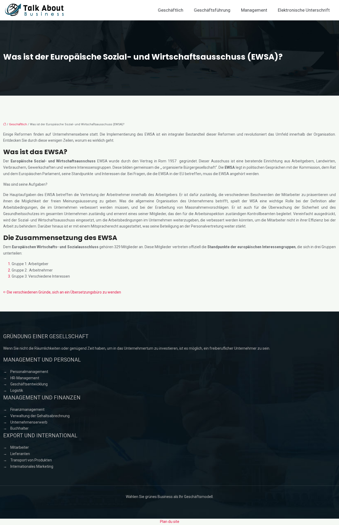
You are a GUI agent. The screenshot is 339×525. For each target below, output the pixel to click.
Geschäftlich (170, 10)
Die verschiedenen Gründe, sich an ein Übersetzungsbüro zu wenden (64, 292)
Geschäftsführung (212, 10)
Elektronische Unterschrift (304, 10)
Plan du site (169, 521)
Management (254, 10)
